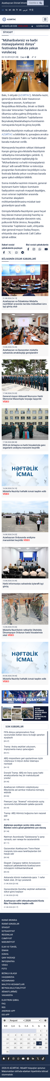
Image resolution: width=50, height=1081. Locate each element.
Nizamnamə (8, 980)
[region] (26, 820)
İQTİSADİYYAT (8, 931)
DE (13, 10)
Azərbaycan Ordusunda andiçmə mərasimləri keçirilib (19, 538)
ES (20, 10)
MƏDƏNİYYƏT (8, 942)
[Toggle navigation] (44, 19)
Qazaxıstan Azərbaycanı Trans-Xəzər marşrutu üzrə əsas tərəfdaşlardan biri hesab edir (22, 851)
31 (7, 1052)
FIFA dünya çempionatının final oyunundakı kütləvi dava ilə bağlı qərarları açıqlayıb (24, 735)
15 (40, 1039)
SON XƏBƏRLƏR (14, 726)
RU (6, 10)
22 (40, 1043)
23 (46, 1043)
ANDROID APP (8, 1011)
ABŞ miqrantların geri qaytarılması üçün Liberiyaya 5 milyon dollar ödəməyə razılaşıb (23, 761)
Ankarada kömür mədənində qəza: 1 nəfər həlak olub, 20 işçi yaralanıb (24, 878)
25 (15, 1047)
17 (7, 1043)
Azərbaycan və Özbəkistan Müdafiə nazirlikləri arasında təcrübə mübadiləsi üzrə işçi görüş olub (25, 304)
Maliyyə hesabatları (13, 984)
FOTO (4, 968)
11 (15, 1039)
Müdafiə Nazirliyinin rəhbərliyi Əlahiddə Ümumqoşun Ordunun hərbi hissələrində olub (22, 632)
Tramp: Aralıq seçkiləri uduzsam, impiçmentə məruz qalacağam (20, 748)
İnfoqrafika (8, 961)
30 (46, 1047)
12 (21, 1039)
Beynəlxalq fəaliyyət (14, 988)
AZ (3, 10)
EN (10, 10)
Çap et (23, 57)
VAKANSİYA (7, 995)
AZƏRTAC (24, 95)
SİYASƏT (8, 32)
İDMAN (5, 950)
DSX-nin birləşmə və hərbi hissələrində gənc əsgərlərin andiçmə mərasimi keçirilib (24, 446)
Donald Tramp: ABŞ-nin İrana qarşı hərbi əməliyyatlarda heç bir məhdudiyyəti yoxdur (23, 775)
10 (7, 1039)
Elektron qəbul (10, 1000)
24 (7, 1047)
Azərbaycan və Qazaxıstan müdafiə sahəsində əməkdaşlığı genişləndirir (20, 351)
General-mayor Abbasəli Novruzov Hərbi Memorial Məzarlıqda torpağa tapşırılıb (23, 399)
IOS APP (5, 1014)
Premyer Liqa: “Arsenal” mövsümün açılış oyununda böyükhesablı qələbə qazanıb (24, 802)
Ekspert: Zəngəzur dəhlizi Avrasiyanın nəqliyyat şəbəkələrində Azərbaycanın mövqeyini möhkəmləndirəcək (22, 865)
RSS (3, 1007)
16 (46, 1039)
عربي (25, 10)
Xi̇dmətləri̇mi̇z (9, 991)
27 (28, 1047)
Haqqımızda (8, 977)
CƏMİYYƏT (7, 938)
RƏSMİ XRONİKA (9, 920)
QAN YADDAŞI (8, 957)
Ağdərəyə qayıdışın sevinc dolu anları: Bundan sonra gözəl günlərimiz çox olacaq (25, 826)
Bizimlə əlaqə (9, 973)
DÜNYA (5, 954)
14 (34, 1039)
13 (28, 1039)
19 (21, 1043)
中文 (31, 10)
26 (21, 1047)
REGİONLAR (7, 934)
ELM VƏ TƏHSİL (9, 947)
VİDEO (5, 965)
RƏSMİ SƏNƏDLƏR (10, 924)
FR (17, 10)
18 (15, 1043)
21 (34, 1043)
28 (34, 1047)
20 (28, 1043)
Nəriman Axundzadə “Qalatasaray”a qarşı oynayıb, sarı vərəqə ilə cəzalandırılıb (24, 838)
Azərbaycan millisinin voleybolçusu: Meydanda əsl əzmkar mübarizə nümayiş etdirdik (24, 790)
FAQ (3, 1003)
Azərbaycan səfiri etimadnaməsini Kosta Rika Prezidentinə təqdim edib (24, 902)
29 (40, 1047)
